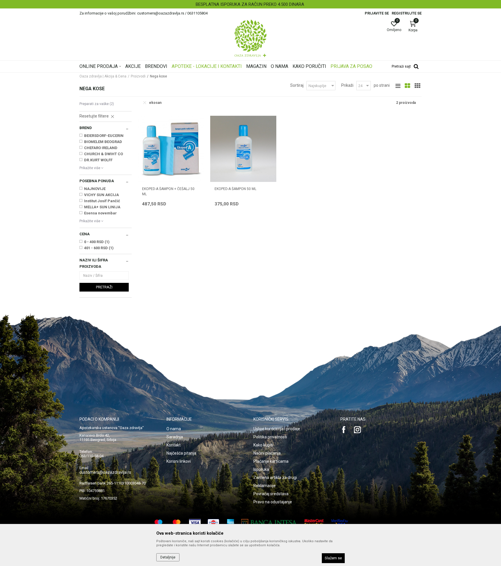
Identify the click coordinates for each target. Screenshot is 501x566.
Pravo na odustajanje (272, 502)
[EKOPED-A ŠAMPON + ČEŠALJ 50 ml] (171, 149)
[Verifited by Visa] (339, 522)
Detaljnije (167, 557)
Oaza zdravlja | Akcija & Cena (102, 76)
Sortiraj (297, 85)
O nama (173, 428)
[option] (250, 4)
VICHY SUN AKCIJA (101, 195)
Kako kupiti (263, 445)
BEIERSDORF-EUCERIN (104, 135)
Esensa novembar (100, 213)
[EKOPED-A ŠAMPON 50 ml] (243, 149)
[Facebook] (343, 429)
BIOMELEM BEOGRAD (103, 142)
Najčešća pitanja (181, 453)
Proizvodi (138, 76)
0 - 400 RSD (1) (97, 242)
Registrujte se (407, 13)
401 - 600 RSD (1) (99, 248)
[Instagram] (357, 429)
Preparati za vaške (96, 104)
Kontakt (173, 445)
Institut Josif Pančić (102, 201)
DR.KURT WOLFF (98, 160)
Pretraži (104, 287)
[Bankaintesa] (269, 522)
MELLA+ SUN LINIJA (102, 207)
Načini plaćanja (267, 453)
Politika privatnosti (270, 437)
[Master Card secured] (314, 522)
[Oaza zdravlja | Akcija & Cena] (250, 38)
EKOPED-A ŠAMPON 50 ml (235, 189)
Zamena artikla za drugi (275, 477)
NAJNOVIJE (95, 189)
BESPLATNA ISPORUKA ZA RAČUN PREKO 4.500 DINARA (250, 4)
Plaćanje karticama (270, 461)
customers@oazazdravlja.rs (105, 472)
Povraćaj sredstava (270, 493)
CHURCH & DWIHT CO (103, 154)
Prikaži (347, 85)
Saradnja (174, 437)
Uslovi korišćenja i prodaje (276, 428)
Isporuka (261, 469)
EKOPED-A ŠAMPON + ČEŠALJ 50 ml (168, 191)
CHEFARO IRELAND (100, 148)
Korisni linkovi (178, 461)
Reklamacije (264, 485)
